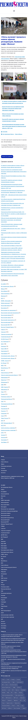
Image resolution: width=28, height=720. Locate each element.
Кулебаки (3, 692)
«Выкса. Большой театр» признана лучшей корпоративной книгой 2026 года (11, 225)
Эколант (3, 435)
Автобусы (13, 679)
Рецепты (3, 411)
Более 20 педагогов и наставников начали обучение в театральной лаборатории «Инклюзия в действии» (13, 108)
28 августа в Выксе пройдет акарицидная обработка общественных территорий (11, 242)
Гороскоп (3, 332)
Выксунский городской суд (8, 320)
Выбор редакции (5, 303)
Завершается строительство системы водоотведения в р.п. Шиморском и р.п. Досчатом (13, 253)
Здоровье (3, 346)
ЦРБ (2, 432)
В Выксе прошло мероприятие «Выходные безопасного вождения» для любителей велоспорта (11, 220)
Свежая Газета (15, 715)
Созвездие (3, 413)
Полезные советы (5, 396)
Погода (3, 394)
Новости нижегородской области (9, 375)
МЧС (2, 370)
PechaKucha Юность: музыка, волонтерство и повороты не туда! (12, 208)
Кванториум (4, 351)
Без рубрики (4, 291)
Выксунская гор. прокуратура (8, 310)
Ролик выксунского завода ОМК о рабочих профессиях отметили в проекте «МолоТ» (11, 249)
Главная (3, 459)
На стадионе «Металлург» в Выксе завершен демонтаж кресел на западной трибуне (12, 266)
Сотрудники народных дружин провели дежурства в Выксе (13, 238)
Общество (3, 380)
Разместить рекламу (7, 156)
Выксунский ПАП (5, 324)
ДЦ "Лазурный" (5, 341)
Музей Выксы (4, 368)
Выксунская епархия (6, 315)
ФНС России (4, 708)
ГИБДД (3, 329)
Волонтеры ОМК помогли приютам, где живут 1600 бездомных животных (14, 270)
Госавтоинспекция (5, 336)
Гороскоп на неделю (6, 334)
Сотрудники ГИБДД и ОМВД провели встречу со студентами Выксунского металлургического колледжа (14, 146)
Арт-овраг (18, 679)
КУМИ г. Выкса (5, 360)
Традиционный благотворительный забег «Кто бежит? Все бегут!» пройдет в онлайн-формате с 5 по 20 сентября (13, 213)
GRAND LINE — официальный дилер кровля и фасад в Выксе (14, 195)
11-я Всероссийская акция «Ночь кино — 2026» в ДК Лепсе (13, 229)
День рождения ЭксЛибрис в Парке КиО (11, 245)
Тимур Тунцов (4, 418)
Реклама (3, 406)
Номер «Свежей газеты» (19, 695)
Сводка (18, 705)
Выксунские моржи (6, 317)
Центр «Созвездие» (17, 708)
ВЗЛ (2, 298)
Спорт (2, 416)
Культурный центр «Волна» (8, 356)
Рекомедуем (4, 408)
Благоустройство (5, 293)
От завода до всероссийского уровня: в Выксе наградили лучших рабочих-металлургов (12, 166)
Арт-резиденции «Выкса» (8, 134)
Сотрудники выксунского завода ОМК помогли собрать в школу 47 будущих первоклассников (13, 257)
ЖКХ (2, 344)
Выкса (7, 684)
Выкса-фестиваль (5, 305)
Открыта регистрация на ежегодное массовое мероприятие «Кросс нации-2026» (12, 274)
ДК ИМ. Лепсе (4, 339)
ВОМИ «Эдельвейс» (6, 300)
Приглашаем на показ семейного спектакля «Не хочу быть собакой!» (13, 261)
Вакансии (3, 296)
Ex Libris (3, 679)
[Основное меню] (14, 11)
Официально (4, 389)
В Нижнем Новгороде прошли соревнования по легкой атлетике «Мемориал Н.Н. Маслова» (13, 191)
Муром (16, 692)
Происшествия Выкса (6, 399)
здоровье (24, 708)
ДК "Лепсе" (19, 687)
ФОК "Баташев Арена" (6, 423)
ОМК (2, 384)
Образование (4, 377)
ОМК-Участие (4, 387)
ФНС (2, 420)
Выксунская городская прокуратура (10, 312)
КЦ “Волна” (4, 363)
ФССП (2, 425)
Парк (2, 392)
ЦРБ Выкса (10, 708)
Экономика (4, 440)
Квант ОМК (4, 348)
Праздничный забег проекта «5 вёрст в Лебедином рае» (14, 233)
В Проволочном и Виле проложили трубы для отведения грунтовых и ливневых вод (12, 204)
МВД (2, 365)
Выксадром (4, 308)
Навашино (20, 692)
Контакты (3, 472)
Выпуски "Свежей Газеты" (7, 327)
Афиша (3, 288)
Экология (3, 437)
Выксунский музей (5, 322)
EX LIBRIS (3, 284)
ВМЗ (3, 684)
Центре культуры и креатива (8, 430)
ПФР (2, 401)
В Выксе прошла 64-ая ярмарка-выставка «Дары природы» (13, 176)
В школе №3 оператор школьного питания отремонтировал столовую (11, 181)
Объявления (4, 382)
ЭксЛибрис (4, 442)
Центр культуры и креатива (8, 428)
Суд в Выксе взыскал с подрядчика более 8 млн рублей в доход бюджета (13, 200)
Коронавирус (4, 353)
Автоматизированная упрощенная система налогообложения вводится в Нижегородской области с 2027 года (14, 126)
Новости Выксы (18, 134)
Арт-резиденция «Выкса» (6, 682)
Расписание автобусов (6, 404)
